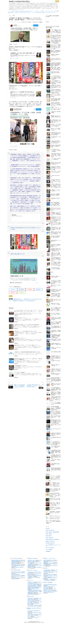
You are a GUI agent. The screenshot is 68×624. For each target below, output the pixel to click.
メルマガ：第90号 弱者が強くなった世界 (34, 612)
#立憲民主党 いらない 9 (19, 338)
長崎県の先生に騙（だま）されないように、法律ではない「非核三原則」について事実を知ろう (28, 359)
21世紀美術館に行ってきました (20, 365)
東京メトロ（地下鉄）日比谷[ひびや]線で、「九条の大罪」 (56, 416)
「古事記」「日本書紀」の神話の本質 (17, 567)
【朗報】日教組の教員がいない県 (17, 253)
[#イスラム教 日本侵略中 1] (11, 375)
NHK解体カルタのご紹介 (55, 360)
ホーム (9, 11)
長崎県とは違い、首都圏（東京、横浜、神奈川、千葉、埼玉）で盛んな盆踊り (56, 68)
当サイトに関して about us (50, 12)
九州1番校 (16, 12)
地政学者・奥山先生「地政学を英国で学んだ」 (34, 608)
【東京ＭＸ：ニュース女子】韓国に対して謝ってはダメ (25, 331)
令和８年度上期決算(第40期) (15, 577)
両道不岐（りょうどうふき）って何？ (47, 11)
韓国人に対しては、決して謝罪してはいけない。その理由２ (56, 300)
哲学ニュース (30, 580)
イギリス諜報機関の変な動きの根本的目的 (18, 565)
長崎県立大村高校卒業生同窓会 (19, 1)
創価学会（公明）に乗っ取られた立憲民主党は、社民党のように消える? (56, 233)
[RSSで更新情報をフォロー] (58, 1)
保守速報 (45, 568)
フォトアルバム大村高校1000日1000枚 (38, 12)
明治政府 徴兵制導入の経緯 (15, 560)
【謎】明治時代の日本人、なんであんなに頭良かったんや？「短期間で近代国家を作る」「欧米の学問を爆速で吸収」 (35, 584)
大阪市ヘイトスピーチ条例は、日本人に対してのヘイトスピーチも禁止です (56, 125)
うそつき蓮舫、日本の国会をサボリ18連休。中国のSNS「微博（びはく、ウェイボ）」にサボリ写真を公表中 (53, 264)
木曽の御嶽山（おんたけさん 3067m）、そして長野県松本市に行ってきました (55, 508)
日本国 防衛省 (48, 535)
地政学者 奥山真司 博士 (50, 541)
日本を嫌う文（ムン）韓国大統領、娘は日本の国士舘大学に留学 (56, 318)
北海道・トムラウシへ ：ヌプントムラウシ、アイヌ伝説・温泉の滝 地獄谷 (56, 108)
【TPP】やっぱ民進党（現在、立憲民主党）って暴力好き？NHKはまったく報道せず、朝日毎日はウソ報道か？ (53, 186)
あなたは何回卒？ (56, 11)
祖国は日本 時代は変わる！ (33, 558)
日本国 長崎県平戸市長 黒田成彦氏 (52, 539)
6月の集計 (13, 578)
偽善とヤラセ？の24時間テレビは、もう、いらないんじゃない (56, 129)
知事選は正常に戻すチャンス (48, 562)
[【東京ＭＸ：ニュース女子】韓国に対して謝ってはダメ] (11, 334)
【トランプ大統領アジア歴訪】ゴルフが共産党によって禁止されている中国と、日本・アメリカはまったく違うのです (53, 309)
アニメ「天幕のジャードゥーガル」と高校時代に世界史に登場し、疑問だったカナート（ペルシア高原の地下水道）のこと (53, 31)
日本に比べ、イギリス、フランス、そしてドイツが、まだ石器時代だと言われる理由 (55, 517)
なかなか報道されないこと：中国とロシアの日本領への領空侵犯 (56, 150)
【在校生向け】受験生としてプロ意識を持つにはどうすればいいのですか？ (56, 142)
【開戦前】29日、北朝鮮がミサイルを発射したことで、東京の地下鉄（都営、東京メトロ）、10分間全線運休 (53, 295)
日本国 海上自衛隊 (49, 537)
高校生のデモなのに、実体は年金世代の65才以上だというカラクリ (56, 163)
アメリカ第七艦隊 (49, 549)
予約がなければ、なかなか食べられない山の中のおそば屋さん (56, 209)
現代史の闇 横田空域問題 (15, 562)
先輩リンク (29, 12)
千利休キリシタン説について (15, 564)
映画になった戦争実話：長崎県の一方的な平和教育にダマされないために (56, 51)
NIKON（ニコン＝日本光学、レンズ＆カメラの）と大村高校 (56, 95)
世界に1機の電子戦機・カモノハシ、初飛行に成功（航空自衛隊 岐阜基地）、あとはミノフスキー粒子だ (53, 204)
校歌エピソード (37, 11)
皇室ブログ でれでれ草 (32, 570)
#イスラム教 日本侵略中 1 (20, 372)
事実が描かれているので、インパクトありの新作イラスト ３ (26, 345)
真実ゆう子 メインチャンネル (49, 558)
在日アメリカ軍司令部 (50, 547)
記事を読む (16, 315)
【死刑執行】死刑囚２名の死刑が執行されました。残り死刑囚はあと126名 (56, 249)
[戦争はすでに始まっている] (11, 320)
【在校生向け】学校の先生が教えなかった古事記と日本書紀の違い (56, 434)
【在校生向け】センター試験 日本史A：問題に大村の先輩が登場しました (56, 290)
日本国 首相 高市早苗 (50, 530)
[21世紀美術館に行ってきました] (11, 368)
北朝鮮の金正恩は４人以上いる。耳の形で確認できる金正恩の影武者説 (56, 133)
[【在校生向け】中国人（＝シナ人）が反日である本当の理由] (11, 327)
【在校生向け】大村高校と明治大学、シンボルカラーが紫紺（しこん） (56, 245)
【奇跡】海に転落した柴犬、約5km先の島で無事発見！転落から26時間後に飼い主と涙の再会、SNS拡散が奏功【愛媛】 (34, 587)
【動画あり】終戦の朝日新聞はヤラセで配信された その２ (56, 146)
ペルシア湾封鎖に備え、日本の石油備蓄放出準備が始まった (56, 327)
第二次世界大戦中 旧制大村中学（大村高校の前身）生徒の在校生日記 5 (56, 99)
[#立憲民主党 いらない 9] (11, 341)
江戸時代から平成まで (22, 12)
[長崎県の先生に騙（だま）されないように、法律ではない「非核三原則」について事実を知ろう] (11, 361)
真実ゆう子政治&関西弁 (48, 582)
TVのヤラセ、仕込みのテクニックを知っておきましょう (56, 314)
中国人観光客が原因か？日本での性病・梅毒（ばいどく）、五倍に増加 (28, 311)
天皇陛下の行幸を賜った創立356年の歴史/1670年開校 (19, 11)
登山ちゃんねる (31, 596)
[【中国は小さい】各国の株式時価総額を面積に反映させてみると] (11, 355)
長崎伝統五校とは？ (11, 12)
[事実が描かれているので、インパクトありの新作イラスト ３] (11, 348)
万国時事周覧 (48, 551)
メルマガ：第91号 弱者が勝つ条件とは (34, 610)
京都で (52, 272)
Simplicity (37, 621)
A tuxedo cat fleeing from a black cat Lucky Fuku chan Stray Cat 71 (50, 584)
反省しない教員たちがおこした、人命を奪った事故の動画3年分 (55, 521)
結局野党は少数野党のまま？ (48, 560)
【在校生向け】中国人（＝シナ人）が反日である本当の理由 (26, 324)
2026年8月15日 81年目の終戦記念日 (34, 577)
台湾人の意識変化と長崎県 (56, 351)
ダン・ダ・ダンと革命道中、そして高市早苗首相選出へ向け (56, 403)
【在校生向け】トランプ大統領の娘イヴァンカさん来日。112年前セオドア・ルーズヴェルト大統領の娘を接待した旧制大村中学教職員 (53, 219)
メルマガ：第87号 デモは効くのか (33, 617)
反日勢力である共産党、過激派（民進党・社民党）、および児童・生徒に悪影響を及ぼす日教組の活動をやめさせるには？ (53, 379)
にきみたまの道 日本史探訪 (17, 558)
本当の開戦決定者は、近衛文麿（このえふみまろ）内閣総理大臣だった (56, 121)
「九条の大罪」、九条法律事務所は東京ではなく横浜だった (56, 331)
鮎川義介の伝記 (13, 563)
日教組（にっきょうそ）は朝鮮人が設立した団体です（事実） (56, 384)
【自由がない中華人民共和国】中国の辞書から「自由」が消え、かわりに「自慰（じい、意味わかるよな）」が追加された (53, 398)
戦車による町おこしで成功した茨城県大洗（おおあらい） (56, 340)
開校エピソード (31, 11)
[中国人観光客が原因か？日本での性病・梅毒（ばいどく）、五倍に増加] (11, 314)
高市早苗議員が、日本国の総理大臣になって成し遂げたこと (55, 512)
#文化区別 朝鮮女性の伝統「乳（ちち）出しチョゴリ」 (56, 59)
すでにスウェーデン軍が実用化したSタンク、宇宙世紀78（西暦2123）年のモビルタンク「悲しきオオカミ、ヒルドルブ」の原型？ (53, 46)
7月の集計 (13, 574)
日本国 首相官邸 (49, 533)
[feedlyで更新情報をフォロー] (56, 1)
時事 (41, 22)
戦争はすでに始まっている (19, 317)
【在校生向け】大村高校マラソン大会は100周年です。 (24, 300)
